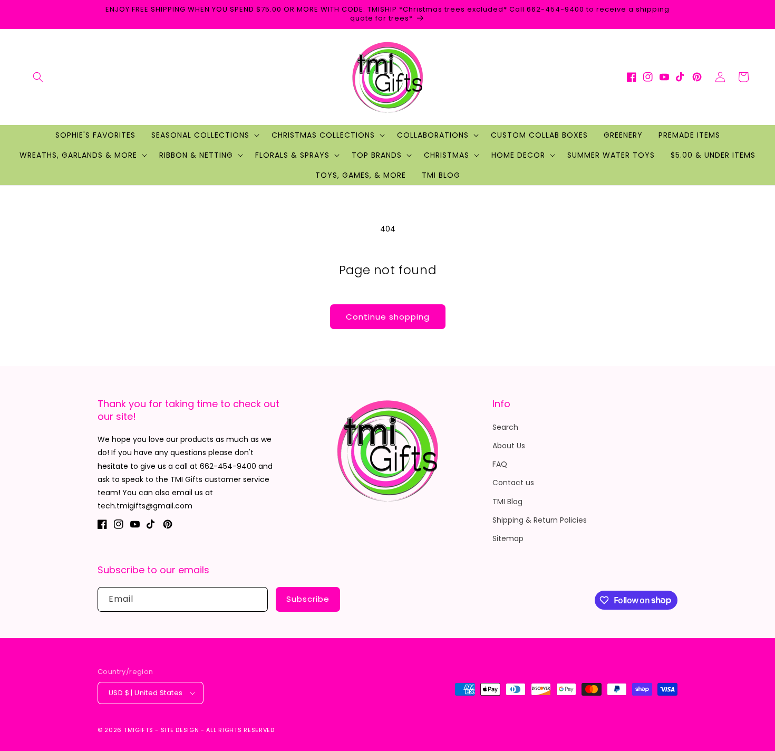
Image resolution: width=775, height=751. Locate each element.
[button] (38, 77)
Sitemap (508, 538)
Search (505, 427)
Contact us (513, 482)
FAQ (499, 464)
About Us (508, 445)
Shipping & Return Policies (539, 520)
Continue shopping (388, 316)
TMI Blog (507, 501)
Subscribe (308, 598)
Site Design (180, 730)
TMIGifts (138, 730)
